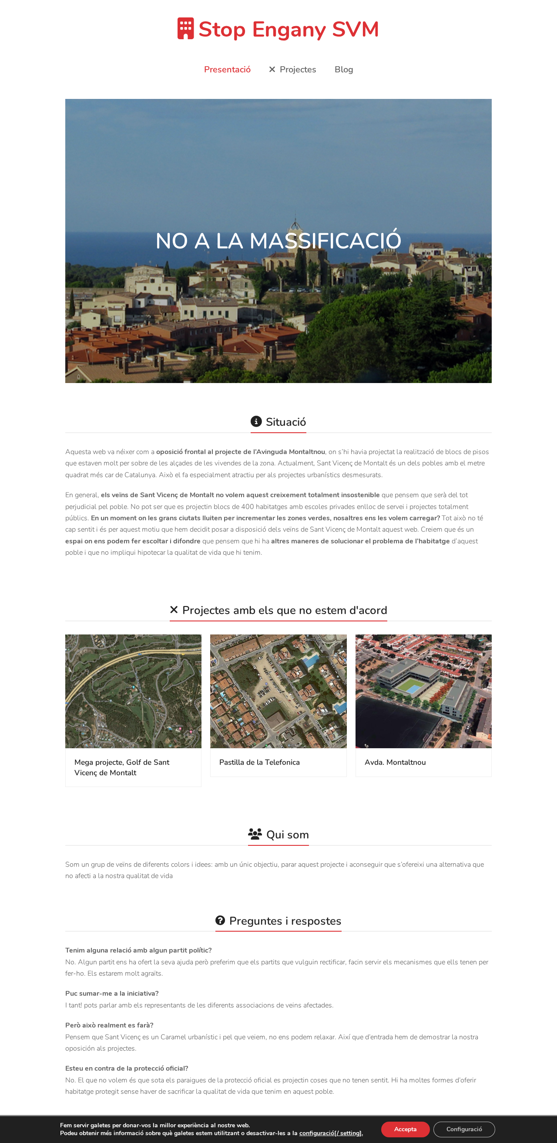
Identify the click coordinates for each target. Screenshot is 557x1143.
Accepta (405, 1129)
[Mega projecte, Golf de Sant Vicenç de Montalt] (133, 690)
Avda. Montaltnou (395, 762)
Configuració (464, 1129)
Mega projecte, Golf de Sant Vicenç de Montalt (121, 767)
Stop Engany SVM (288, 29)
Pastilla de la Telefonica (259, 762)
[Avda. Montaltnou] (424, 690)
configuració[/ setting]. (331, 1133)
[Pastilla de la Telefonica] (278, 690)
